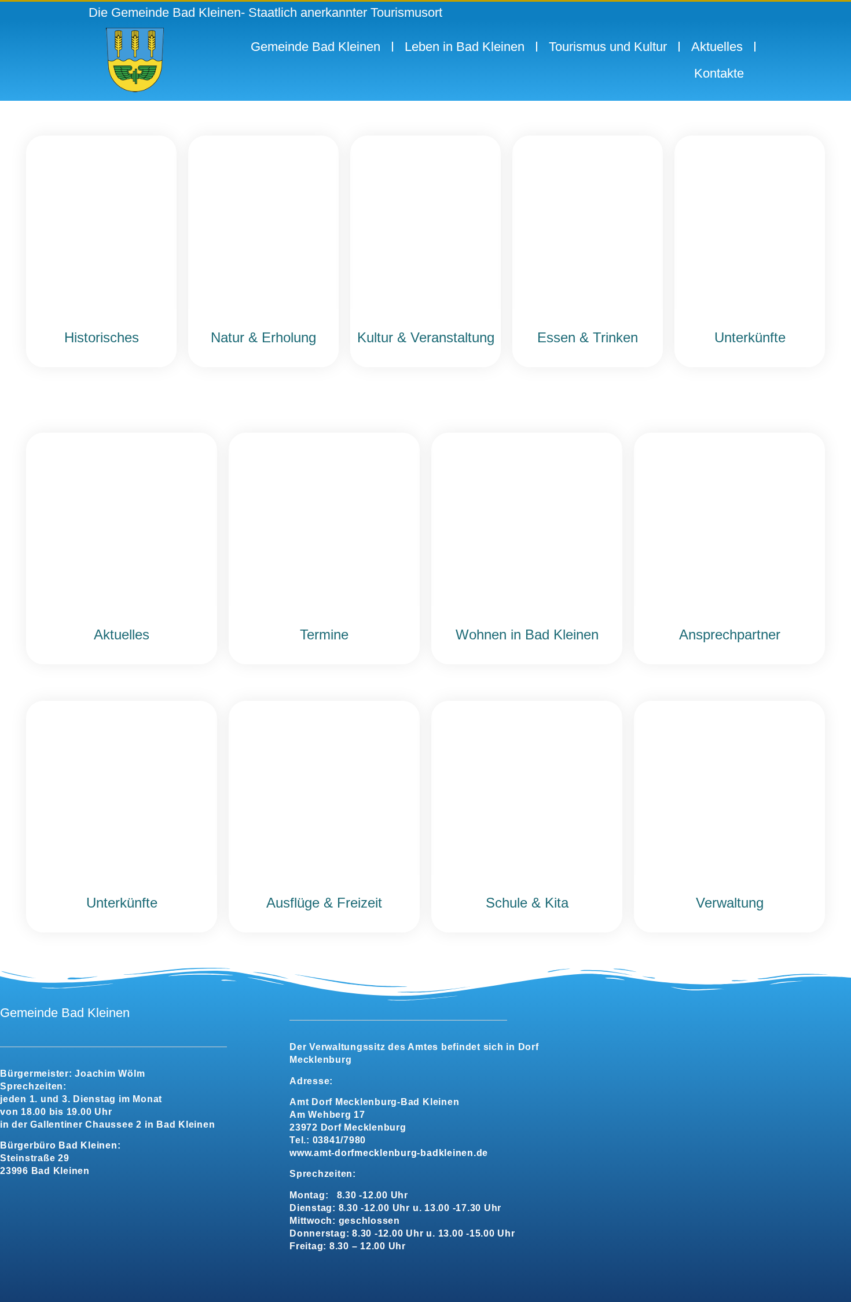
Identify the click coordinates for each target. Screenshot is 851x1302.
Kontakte (719, 73)
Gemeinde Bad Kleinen (315, 46)
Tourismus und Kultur (608, 46)
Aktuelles (717, 46)
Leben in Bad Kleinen (464, 46)
